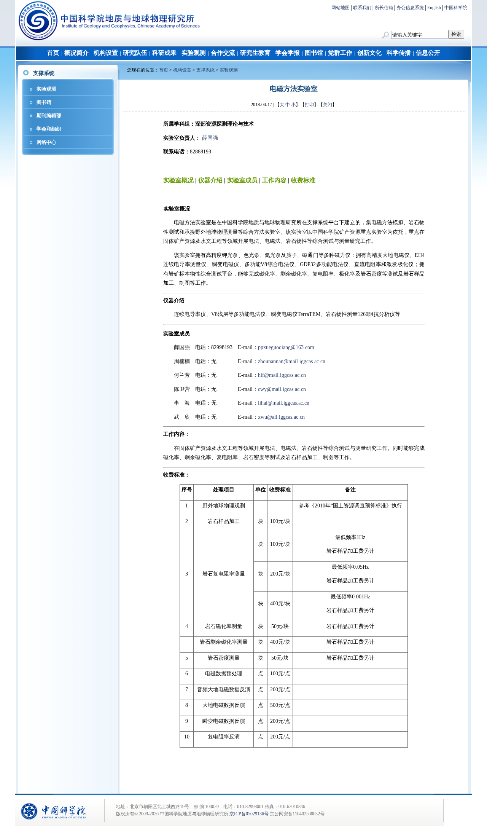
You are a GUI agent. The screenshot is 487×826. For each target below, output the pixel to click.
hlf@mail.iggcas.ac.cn (282, 375)
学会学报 (287, 52)
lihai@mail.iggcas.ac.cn (283, 403)
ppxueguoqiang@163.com (286, 347)
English (434, 7)
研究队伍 (135, 52)
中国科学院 (455, 7)
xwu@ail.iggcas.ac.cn (281, 417)
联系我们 (362, 7)
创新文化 (369, 52)
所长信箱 (384, 7)
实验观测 (193, 52)
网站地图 (340, 7)
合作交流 (223, 52)
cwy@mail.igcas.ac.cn (282, 389)
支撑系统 (205, 70)
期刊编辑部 (49, 115)
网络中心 (46, 142)
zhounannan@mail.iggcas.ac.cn (291, 361)
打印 (309, 104)
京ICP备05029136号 (249, 813)
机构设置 (106, 52)
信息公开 (428, 52)
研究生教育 (255, 52)
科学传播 (399, 52)
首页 (53, 52)
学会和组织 (49, 129)
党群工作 (340, 52)
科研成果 (164, 52)
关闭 (327, 104)
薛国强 (210, 138)
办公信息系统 (410, 7)
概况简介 (76, 52)
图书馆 (314, 52)
